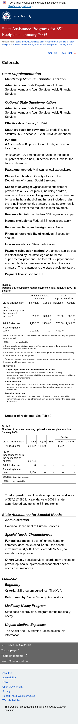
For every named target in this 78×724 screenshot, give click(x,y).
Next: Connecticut (12, 661)
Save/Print (66, 52)
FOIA (5, 682)
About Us (7, 673)
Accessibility (9, 677)
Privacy (6, 691)
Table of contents (12, 656)
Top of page (9, 650)
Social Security (22, 16)
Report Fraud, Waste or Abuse (18, 696)
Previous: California (19, 645)
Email (49, 52)
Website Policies (11, 700)
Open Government (12, 686)
